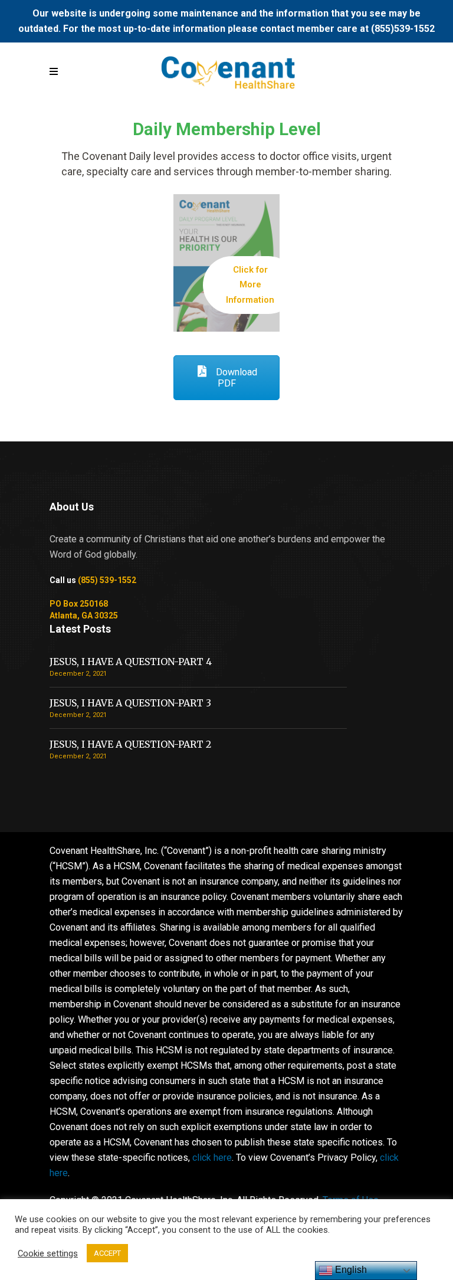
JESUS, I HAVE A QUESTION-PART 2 (130, 744)
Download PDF (235, 377)
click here (212, 1157)
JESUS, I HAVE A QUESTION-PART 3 (130, 703)
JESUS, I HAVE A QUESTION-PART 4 (131, 661)
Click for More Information (250, 284)
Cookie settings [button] (48, 1253)
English (350, 1270)
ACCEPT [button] (107, 1253)
